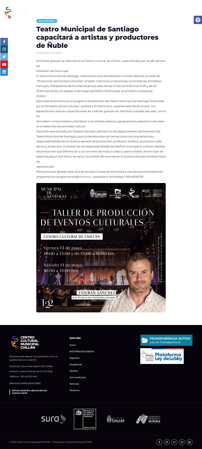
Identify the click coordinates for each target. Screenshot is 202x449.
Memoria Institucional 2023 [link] (25, 383)
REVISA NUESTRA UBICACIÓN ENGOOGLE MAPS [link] (29, 391)
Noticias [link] (172, 12)
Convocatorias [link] (150, 12)
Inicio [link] (41, 12)
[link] (17, 12)
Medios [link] (128, 12)
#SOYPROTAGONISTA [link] (64, 12)
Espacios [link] (89, 12)
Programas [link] (109, 12)
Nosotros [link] (191, 12)
